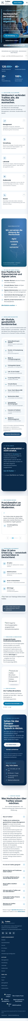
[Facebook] (2, 933)
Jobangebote (4, 982)
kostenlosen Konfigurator (10, 757)
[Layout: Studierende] (8, 45)
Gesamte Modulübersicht (12, 434)
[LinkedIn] (6, 933)
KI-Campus (16, 454)
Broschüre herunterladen (12, 703)
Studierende (4, 968)
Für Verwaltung (10, 35)
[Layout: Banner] (5, 45)
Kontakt (3, 977)
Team (2, 980)
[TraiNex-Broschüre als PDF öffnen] (14, 677)
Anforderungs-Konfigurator (8, 953)
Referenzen (4, 985)
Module (3, 940)
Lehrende (3, 965)
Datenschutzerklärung (13, 1015)
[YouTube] (10, 933)
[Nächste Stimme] (20, 538)
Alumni (3, 971)
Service (3, 945)
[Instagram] (13, 933)
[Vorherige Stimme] (7, 538)
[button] (23, 120)
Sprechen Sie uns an (17, 910)
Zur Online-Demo (11, 744)
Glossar (3, 951)
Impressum (4, 1015)
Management (4, 960)
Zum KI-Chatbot (9, 471)
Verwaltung (4, 962)
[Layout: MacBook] (20, 45)
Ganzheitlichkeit (5, 942)
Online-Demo (21, 911)
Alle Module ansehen (8, 305)
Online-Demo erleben (11, 40)
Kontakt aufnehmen (12, 749)
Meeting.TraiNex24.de (13, 780)
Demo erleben (18, 2)
